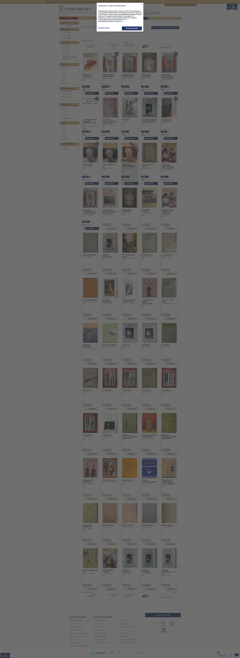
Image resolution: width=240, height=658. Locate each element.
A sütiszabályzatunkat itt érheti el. (112, 20)
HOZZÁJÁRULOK (132, 28)
